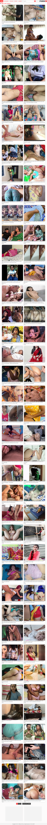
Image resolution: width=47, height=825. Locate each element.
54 (26, 803)
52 (23, 803)
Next (29, 803)
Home (2, 1)
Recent (15, 1)
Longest (20, 1)
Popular (11, 1)
